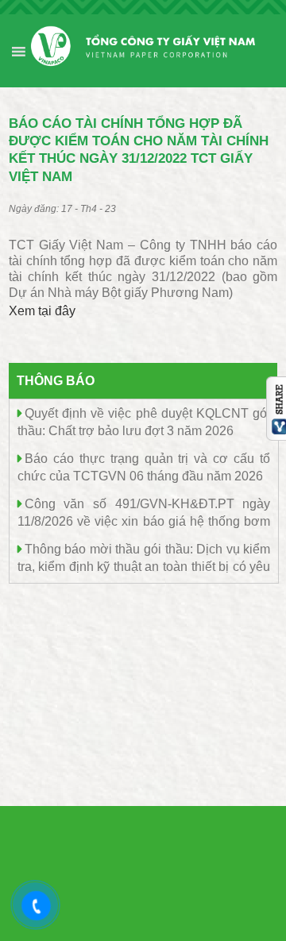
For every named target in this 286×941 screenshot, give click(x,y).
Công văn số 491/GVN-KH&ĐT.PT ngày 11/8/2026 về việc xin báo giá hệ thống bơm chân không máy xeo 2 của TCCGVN (143, 520)
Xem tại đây (42, 311)
